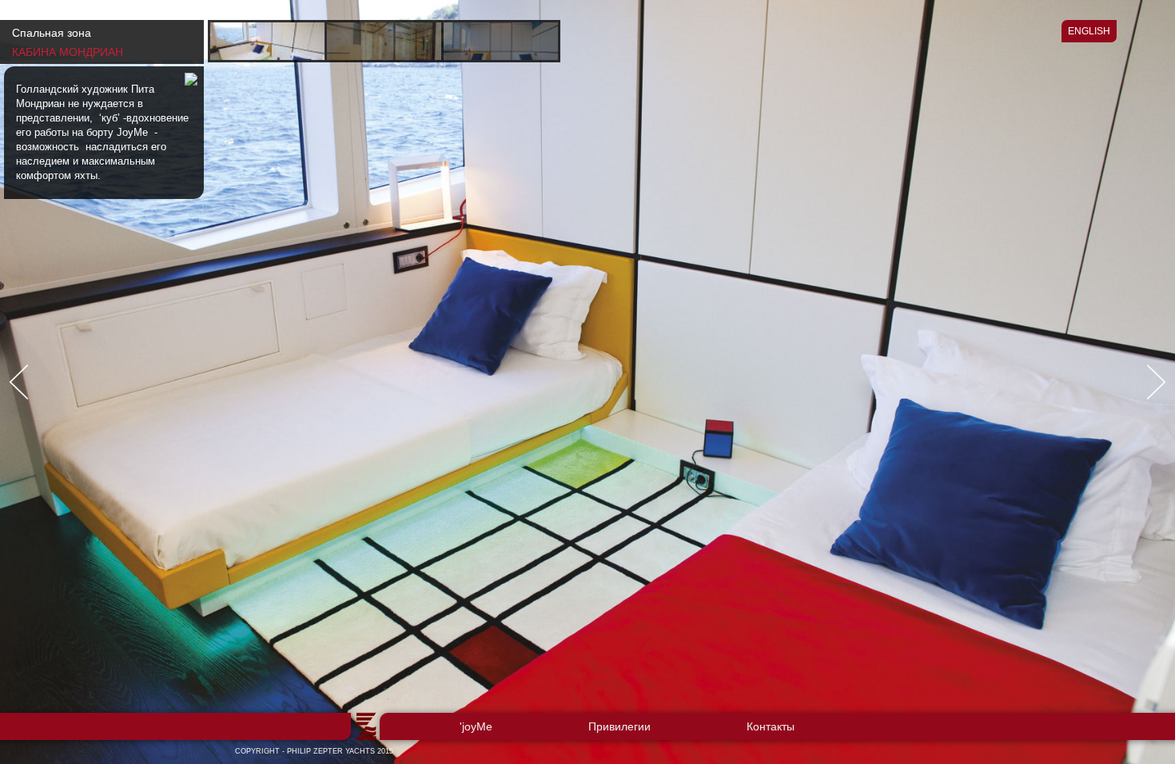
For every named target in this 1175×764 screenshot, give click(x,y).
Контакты (771, 726)
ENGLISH (1089, 31)
